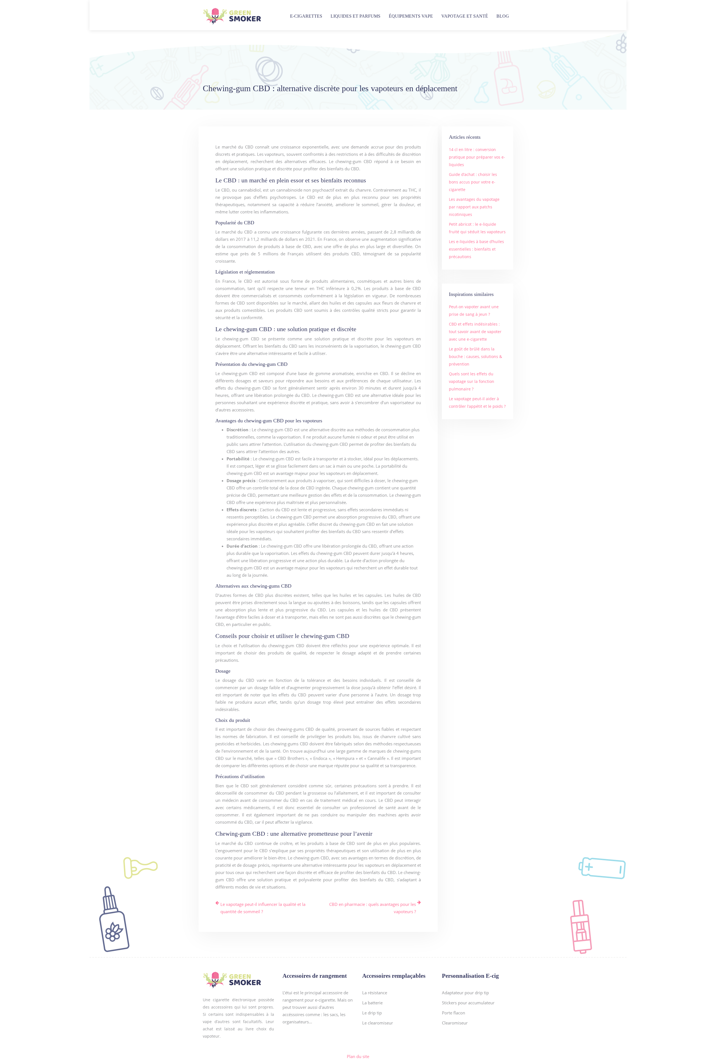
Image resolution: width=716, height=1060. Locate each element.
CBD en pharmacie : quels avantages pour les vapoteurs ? (372, 907)
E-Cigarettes (306, 16)
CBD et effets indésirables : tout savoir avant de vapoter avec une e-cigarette (475, 331)
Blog (502, 16)
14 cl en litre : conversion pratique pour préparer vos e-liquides (477, 157)
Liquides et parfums (355, 16)
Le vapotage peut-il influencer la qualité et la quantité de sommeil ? (262, 907)
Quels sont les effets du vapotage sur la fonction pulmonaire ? (471, 381)
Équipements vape (411, 16)
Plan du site (358, 1056)
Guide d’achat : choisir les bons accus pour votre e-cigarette (473, 182)
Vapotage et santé (464, 16)
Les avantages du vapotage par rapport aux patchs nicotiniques (474, 207)
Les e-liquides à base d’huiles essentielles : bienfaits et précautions (476, 249)
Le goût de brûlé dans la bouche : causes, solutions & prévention (475, 356)
